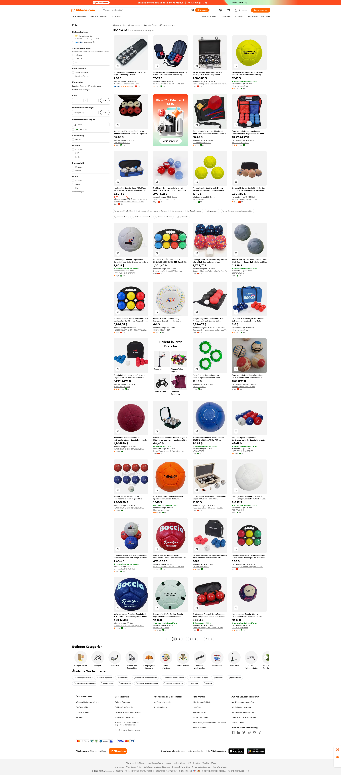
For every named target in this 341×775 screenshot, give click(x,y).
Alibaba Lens (81, 751)
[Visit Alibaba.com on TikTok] (259, 732)
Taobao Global (179, 763)
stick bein (219, 678)
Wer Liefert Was (209, 763)
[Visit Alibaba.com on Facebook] (233, 732)
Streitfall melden (199, 712)
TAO (189, 763)
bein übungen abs (105, 678)
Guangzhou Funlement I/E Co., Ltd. (167, 271)
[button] (192, 10)
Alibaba (116, 25)
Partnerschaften (238, 722)
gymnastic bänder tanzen (174, 678)
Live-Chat (197, 707)
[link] (337, 749)
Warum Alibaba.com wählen (87, 702)
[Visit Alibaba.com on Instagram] (249, 732)
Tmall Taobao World (155, 763)
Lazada (168, 763)
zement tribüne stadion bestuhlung (154, 211)
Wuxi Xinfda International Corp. (126, 84)
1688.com (141, 763)
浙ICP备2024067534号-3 (238, 771)
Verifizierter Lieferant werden (244, 717)
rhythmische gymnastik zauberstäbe (239, 211)
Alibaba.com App (218, 751)
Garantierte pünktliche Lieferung (128, 712)
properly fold (126, 683)
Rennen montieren (165, 217)
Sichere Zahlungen (122, 702)
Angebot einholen (161, 707)
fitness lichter (108, 683)
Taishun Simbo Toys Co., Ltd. (164, 199)
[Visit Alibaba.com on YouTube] (254, 732)
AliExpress (130, 763)
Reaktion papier (196, 211)
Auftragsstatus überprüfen (243, 712)
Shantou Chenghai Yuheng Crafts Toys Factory (210, 271)
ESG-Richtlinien (82, 712)
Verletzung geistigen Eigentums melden (209, 722)
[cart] (229, 10)
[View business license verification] (194, 771)
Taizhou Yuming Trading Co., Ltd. (245, 199)
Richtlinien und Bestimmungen (127, 730)
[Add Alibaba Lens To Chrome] (118, 751)
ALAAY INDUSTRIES (240, 143)
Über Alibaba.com (84, 696)
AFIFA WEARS (238, 273)
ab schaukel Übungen (200, 678)
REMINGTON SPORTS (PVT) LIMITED (168, 84)
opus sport (213, 211)
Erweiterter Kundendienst (125, 717)
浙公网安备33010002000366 (214, 771)
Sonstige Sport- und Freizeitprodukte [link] (159, 25)
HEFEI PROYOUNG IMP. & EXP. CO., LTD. (130, 330)
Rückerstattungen (200, 717)
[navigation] (90, 332)
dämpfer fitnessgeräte (174, 683)
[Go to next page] (211, 639)
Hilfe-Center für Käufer (202, 702)
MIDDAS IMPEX (199, 199)
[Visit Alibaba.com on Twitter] (243, 732)
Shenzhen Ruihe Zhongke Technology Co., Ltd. (210, 330)
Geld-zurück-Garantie (124, 707)
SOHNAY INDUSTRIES (202, 143)
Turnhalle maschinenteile (86, 683)
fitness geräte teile (84, 678)
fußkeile (209, 683)
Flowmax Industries (240, 86)
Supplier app (167, 751)
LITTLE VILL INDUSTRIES (124, 273)
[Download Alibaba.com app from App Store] (236, 751)
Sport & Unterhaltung (131, 25)
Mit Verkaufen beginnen (241, 707)
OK (104, 100)
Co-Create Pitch (83, 707)
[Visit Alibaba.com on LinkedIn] (238, 732)
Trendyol (196, 763)
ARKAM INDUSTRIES (161, 330)
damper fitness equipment (148, 683)
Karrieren (80, 717)
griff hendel (184, 217)
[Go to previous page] (169, 639)
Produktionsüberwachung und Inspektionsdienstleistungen (127, 723)
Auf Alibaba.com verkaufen (243, 702)
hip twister (123, 678)
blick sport (195, 683)
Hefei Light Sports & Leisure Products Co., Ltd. (210, 84)
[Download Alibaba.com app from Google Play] (256, 751)
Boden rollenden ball (142, 217)
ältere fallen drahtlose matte (146, 678)
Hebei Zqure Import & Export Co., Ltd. (129, 201)
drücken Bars (122, 217)
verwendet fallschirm (125, 211)
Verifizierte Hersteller (162, 702)
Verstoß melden (199, 727)
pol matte (178, 211)
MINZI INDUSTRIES (122, 143)
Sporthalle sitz (235, 678)
